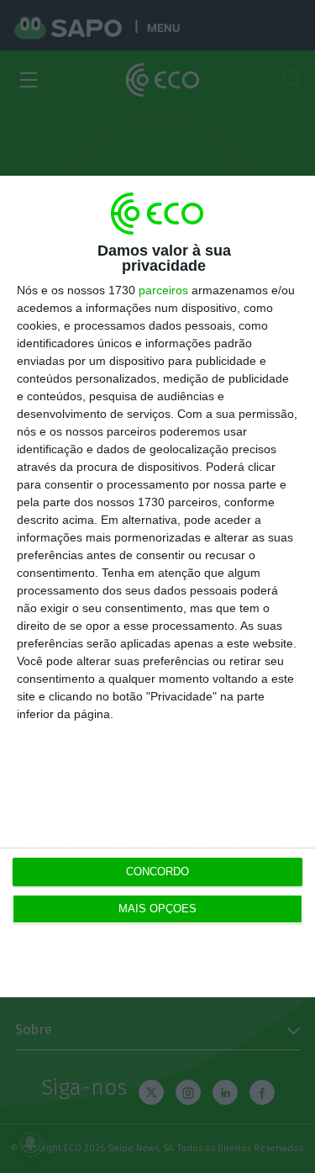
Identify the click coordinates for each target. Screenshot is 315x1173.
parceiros (163, 290)
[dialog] (157, 586)
